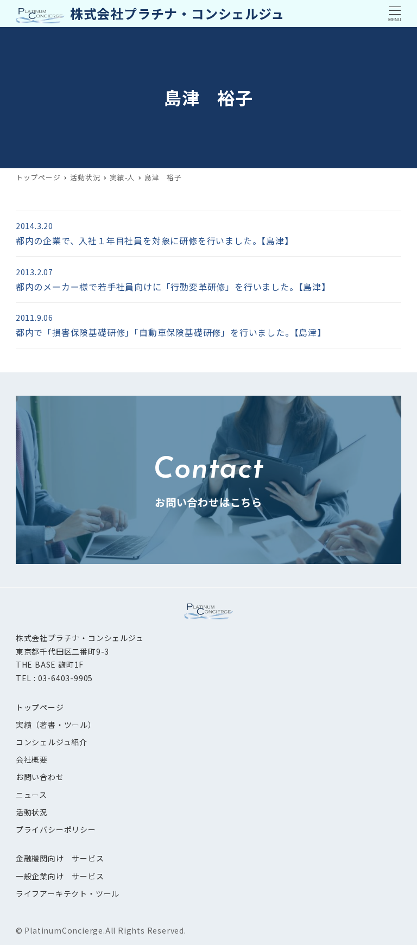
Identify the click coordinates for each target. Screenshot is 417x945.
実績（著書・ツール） (56, 724)
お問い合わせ (40, 776)
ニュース (31, 794)
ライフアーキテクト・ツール (67, 893)
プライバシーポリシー (56, 829)
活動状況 (32, 812)
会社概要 (32, 759)
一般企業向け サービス (60, 876)
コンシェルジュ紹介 (51, 742)
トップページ (40, 707)
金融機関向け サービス (60, 858)
